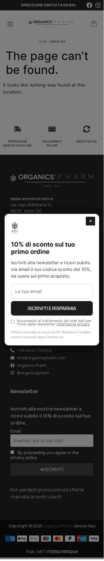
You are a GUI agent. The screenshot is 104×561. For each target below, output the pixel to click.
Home (43, 41)
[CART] (94, 23)
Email (15, 431)
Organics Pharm (58, 526)
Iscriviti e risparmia (52, 308)
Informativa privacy (73, 324)
